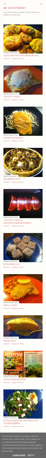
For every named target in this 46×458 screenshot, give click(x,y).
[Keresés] (41, 3)
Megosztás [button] (6, 58)
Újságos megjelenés (14, 379)
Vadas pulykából (13, 137)
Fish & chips (10, 305)
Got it (31, 455)
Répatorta (9, 340)
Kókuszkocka (11, 264)
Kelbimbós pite (11, 179)
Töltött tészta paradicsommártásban (17, 221)
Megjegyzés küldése (18, 58)
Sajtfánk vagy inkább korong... (21, 55)
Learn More (18, 455)
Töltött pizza (11, 96)
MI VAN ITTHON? (14, 8)
